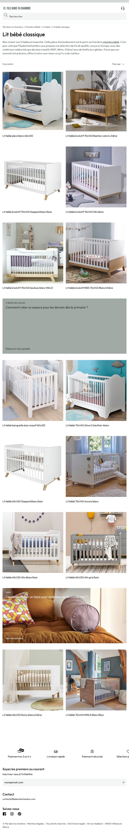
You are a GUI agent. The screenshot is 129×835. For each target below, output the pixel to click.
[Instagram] (12, 814)
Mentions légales (35, 823)
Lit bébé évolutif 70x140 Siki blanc (85, 211)
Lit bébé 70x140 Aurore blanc (82, 501)
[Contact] (123, 8)
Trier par (116, 64)
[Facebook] (4, 814)
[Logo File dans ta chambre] (19, 8)
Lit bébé (46, 27)
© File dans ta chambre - (15, 823)
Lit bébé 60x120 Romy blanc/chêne (22, 714)
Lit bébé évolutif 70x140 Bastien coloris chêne (91, 135)
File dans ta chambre (13, 27)
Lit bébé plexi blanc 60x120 (18, 135)
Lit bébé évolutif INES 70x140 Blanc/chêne (89, 287)
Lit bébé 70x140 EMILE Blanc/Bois (85, 714)
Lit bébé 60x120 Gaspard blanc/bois (23, 501)
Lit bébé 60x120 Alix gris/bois (82, 577)
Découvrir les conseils (18, 348)
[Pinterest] (19, 814)
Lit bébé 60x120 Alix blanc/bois (20, 577)
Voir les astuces (14, 638)
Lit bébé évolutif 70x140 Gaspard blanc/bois (27, 211)
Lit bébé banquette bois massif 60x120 (24, 425)
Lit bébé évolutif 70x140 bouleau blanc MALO (28, 287)
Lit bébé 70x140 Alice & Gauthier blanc (87, 425)
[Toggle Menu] (4, 8)
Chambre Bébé (32, 27)
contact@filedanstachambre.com (19, 799)
